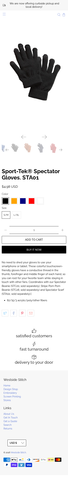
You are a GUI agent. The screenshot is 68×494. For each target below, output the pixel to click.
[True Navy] (23, 201)
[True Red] (31, 201)
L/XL (16, 215)
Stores (7, 400)
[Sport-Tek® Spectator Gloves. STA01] (34, 83)
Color (5, 194)
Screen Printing (12, 396)
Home (6, 385)
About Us (8, 413)
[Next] (44, 137)
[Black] (5, 201)
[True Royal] (40, 201)
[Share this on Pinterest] (22, 313)
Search (7, 425)
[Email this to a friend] (31, 313)
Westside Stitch (18, 452)
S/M (6, 215)
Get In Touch (10, 417)
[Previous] (23, 137)
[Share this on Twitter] (5, 313)
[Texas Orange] (14, 201)
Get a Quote (10, 421)
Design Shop (10, 389)
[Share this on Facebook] (13, 313)
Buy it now (34, 249)
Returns (7, 428)
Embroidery (10, 392)
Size (4, 208)
